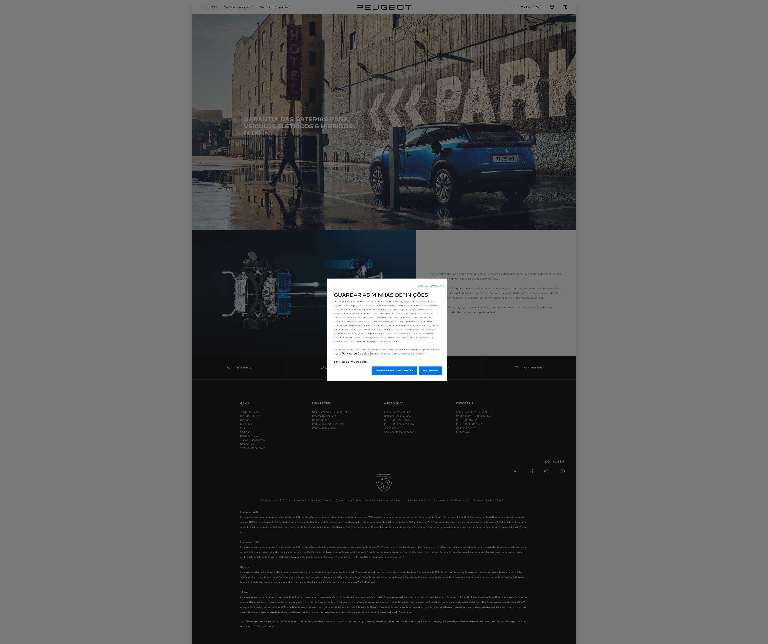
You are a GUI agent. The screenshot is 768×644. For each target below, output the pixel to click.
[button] (431, 286)
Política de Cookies (356, 353)
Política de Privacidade (350, 361)
